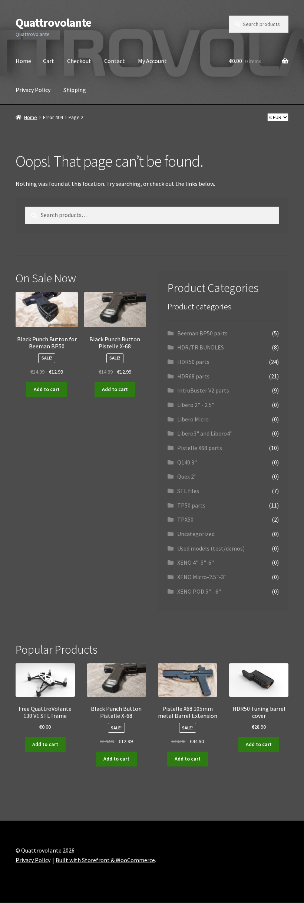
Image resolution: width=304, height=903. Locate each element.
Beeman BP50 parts (202, 333)
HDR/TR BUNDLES (200, 347)
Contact (114, 61)
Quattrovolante (53, 22)
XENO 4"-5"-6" (195, 562)
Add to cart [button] (47, 389)
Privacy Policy (33, 89)
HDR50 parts (193, 361)
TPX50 (185, 519)
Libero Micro (193, 419)
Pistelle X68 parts (199, 448)
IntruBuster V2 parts (203, 390)
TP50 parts (191, 505)
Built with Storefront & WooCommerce (105, 860)
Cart (48, 61)
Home (23, 61)
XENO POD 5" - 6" (199, 591)
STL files (188, 491)
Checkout (79, 61)
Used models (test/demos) (211, 548)
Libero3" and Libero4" (204, 433)
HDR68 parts (193, 376)
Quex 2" (186, 476)
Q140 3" (187, 462)
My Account (152, 61)
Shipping (74, 89)
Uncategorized (196, 534)
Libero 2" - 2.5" (195, 404)
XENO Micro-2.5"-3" (202, 577)
